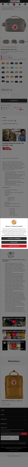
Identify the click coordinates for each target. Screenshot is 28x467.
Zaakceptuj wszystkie (14, 246)
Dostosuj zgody (14, 242)
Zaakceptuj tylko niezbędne (14, 238)
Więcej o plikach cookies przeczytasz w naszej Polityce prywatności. (14, 235)
